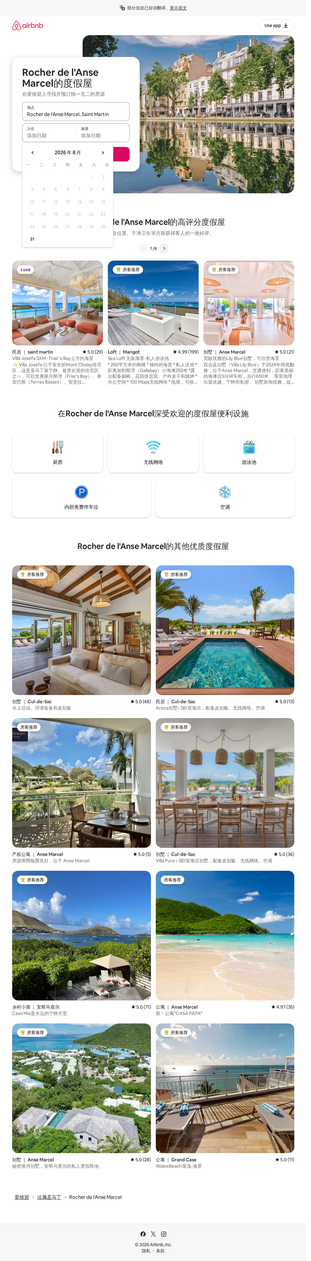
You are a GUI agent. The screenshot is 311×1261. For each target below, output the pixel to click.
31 (32, 239)
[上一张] (143, 248)
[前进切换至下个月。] (102, 153)
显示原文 (178, 8)
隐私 (146, 1250)
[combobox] (76, 114)
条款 (160, 1250)
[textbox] (49, 135)
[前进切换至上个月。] (33, 153)
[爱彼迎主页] (27, 25)
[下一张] (164, 248)
